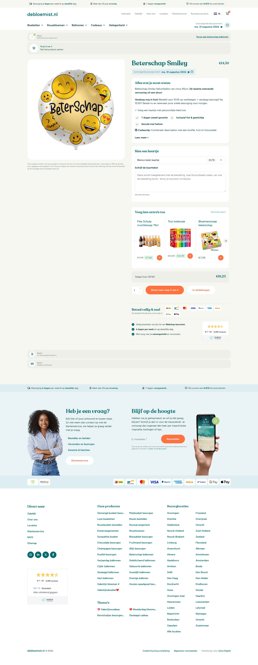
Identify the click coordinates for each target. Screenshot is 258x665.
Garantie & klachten (79, 450)
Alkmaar (200, 548)
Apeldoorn (173, 560)
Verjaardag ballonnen (109, 560)
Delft (170, 572)
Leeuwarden (202, 601)
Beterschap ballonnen (141, 554)
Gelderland (173, 524)
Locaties (164, 13)
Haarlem (200, 595)
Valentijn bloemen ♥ (108, 584)
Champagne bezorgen (109, 548)
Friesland (201, 513)
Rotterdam (173, 619)
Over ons (150, 13)
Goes (170, 590)
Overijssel (201, 518)
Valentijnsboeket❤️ (108, 590)
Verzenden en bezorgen (81, 444)
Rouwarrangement (139, 524)
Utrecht (200, 524)
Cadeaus (96, 25)
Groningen (173, 513)
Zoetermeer (202, 625)
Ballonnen (78, 25)
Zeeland (200, 536)
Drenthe (171, 518)
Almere (171, 554)
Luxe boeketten (106, 518)
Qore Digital (225, 651)
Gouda (199, 590)
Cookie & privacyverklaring (156, 651)
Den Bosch (202, 572)
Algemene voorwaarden (185, 651)
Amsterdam (202, 560)
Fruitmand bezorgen (140, 542)
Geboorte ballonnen (140, 566)
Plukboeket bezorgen (141, 513)
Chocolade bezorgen (109, 542)
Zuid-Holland (203, 530)
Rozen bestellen (138, 518)
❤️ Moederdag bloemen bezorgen (143, 609)
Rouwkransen (136, 530)
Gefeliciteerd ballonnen (142, 560)
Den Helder (202, 578)
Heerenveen (174, 601)
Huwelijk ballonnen (139, 572)
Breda (199, 566)
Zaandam (172, 625)
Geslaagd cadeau (138, 615)
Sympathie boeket (107, 536)
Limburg (172, 542)
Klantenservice (179, 13)
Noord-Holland (175, 530)
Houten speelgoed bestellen (143, 584)
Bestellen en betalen (79, 438)
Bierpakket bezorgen (141, 536)
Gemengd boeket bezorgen (111, 513)
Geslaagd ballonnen (108, 572)
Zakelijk (138, 13)
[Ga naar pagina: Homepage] (42, 14)
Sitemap (32, 543)
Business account (199, 13)
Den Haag (172, 578)
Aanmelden (173, 439)
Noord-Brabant (175, 536)
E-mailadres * (139, 439)
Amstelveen (202, 554)
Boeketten (33, 25)
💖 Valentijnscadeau (108, 609)
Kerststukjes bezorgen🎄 (111, 615)
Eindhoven (201, 584)
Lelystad (200, 607)
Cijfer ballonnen (106, 566)
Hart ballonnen (105, 578)
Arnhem (171, 566)
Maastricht (173, 613)
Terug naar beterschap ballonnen (212, 37)
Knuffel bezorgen (106, 554)
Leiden (171, 607)
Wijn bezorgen (137, 548)
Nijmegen (201, 613)
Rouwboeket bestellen (109, 524)
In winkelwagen (201, 290)
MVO (30, 537)
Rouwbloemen (56, 25)
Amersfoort (173, 548)
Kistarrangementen (108, 530)
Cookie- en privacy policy (157, 449)
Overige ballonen (138, 578)
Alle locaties (174, 631)
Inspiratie (125, 13)
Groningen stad (175, 595)
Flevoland (201, 542)
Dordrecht (173, 584)
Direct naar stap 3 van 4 (164, 290)
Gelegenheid (117, 25)
